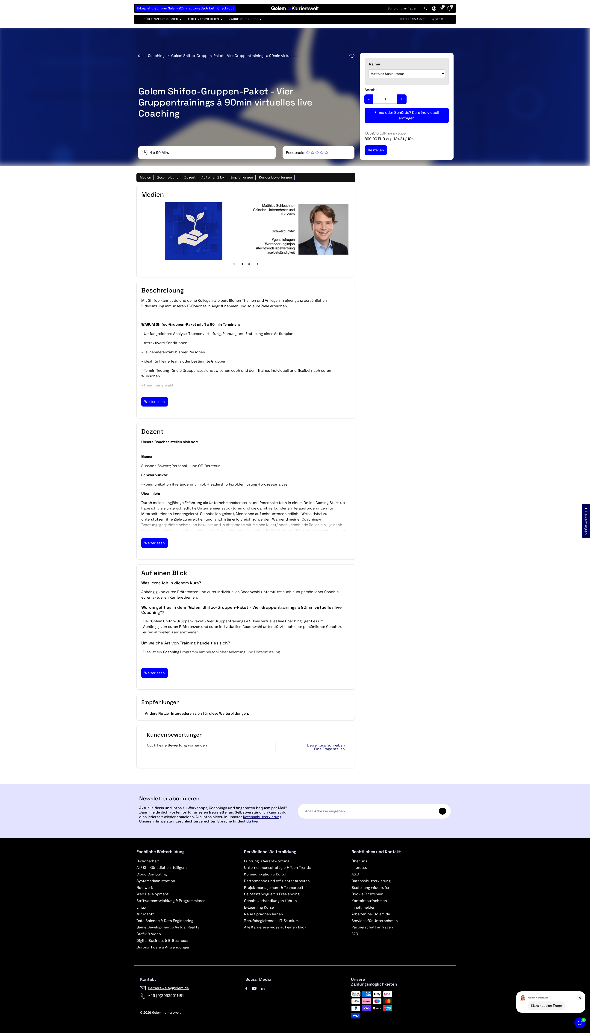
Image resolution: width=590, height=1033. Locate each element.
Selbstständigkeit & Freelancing (272, 894)
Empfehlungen (241, 177)
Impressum (361, 867)
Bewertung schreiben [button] (326, 745)
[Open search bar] (425, 8)
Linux (141, 907)
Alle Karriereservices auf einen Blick (275, 927)
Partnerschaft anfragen (372, 927)
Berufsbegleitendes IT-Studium (271, 920)
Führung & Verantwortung (266, 861)
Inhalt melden (363, 907)
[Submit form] (442, 811)
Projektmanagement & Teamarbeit (273, 887)
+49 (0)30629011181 (166, 995)
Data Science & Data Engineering (164, 920)
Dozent (189, 177)
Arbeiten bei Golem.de (370, 914)
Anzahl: (371, 89)
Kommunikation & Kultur (265, 874)
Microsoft (145, 914)
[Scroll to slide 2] (249, 264)
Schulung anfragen (402, 8)
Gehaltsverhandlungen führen (270, 900)
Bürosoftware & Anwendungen (163, 947)
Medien (145, 177)
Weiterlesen (154, 401)
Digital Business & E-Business (162, 940)
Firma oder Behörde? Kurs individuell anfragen (407, 115)
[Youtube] (254, 988)
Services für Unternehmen (374, 920)
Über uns (359, 861)
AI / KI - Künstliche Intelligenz (161, 867)
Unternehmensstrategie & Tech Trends (277, 867)
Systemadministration (155, 880)
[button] (434, 8)
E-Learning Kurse (259, 907)
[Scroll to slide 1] (242, 264)
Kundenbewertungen (275, 177)
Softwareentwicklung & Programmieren (171, 900)
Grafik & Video (148, 933)
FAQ (354, 933)
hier (255, 821)
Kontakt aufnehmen (369, 900)
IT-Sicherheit (147, 861)
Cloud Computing (151, 874)
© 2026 (160, 1012)
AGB (355, 874)
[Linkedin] (263, 988)
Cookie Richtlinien (367, 894)
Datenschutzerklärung (262, 816)
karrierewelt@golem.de (168, 988)
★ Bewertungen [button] (586, 521)
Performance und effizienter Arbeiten (277, 880)
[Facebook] (246, 988)
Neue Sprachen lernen (263, 914)
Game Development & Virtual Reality (167, 927)
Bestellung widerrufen (370, 887)
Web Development (152, 894)
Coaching (156, 55)
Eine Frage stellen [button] (329, 749)
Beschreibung (167, 177)
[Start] (139, 55)
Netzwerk (144, 887)
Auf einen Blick (212, 177)
